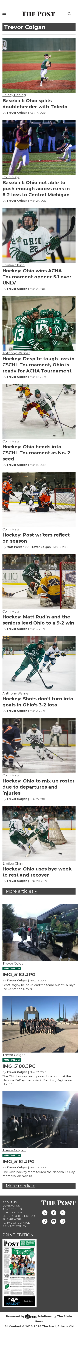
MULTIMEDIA (12, 968)
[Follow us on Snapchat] (62, 1221)
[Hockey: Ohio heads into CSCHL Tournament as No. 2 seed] (39, 411)
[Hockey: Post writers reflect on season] (39, 499)
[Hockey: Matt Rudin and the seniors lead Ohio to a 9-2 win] (39, 581)
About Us (9, 1202)
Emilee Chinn (13, 265)
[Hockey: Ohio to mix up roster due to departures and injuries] (39, 745)
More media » (20, 1185)
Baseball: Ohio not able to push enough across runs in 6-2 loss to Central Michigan (36, 188)
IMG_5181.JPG (18, 1161)
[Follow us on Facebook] (53, 1212)
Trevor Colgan (17, 112)
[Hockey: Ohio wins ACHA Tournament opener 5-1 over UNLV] (39, 235)
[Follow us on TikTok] (44, 1221)
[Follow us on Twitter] (44, 1212)
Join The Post (13, 1212)
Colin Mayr (11, 177)
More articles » (21, 891)
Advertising (12, 1209)
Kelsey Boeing (14, 95)
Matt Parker (15, 547)
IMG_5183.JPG (19, 974)
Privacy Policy (14, 1226)
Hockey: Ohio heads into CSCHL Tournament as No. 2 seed (36, 453)
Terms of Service (16, 1222)
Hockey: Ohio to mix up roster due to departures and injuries (38, 787)
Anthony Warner (16, 353)
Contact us (11, 1205)
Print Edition (18, 1235)
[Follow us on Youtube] (53, 1221)
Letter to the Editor (18, 1216)
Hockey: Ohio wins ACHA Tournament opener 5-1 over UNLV (36, 277)
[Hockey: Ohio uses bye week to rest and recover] (39, 833)
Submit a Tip (11, 1219)
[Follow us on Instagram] (62, 1212)
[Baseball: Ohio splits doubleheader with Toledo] (39, 65)
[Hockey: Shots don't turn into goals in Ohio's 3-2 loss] (39, 663)
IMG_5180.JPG (19, 1066)
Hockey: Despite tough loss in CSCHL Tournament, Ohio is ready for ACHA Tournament (38, 365)
